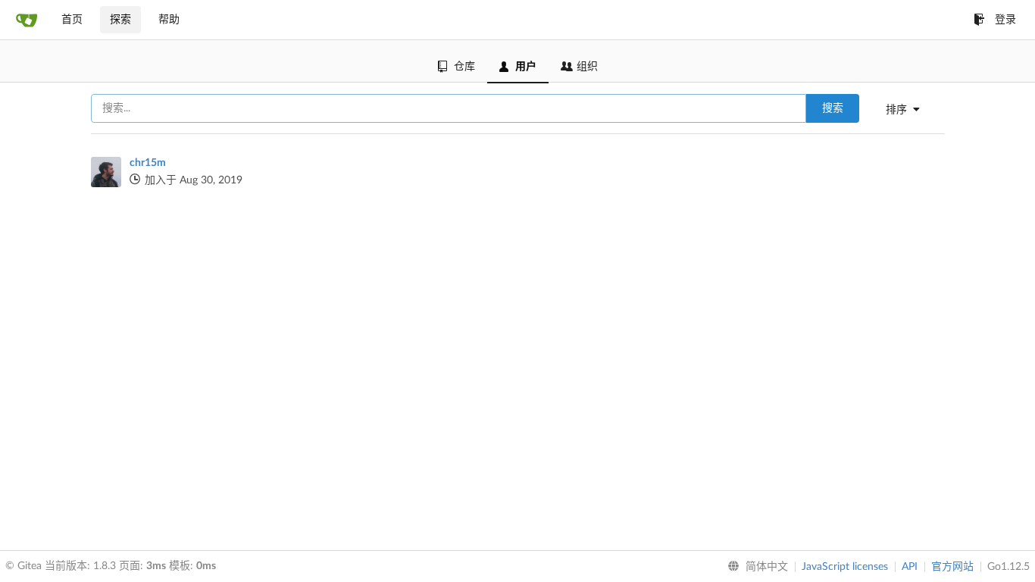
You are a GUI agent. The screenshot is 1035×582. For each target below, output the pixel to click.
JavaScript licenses (845, 567)
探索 (120, 19)
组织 (587, 66)
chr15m (148, 163)
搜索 (832, 108)
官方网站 (952, 567)
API (910, 567)
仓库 (464, 66)
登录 (1005, 19)
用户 (525, 66)
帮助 (169, 19)
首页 (72, 19)
